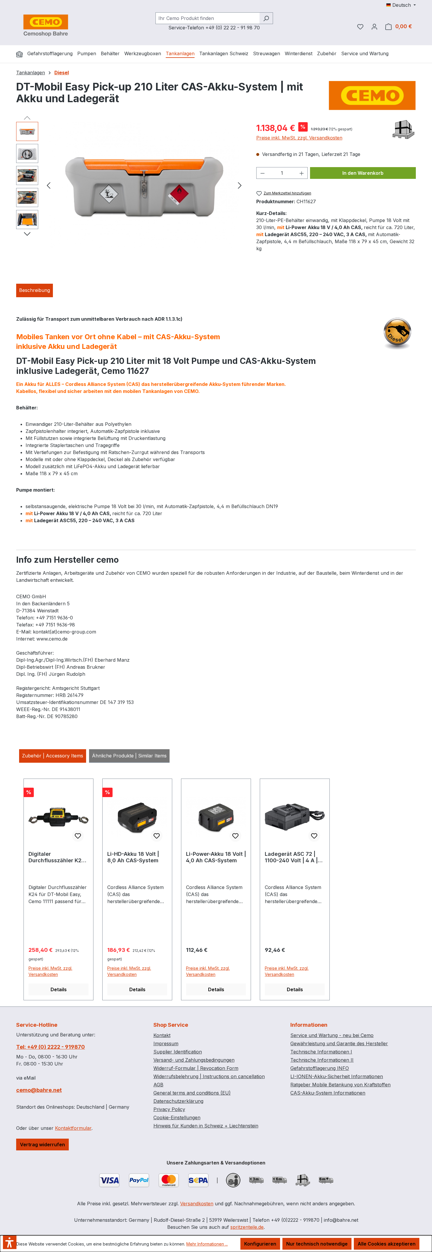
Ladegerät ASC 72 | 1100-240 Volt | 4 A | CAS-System (291, 857)
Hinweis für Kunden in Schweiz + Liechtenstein (205, 1126)
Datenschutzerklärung (178, 1101)
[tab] (34, 290)
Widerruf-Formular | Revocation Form (195, 1068)
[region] (130, 185)
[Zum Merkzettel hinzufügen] (78, 836)
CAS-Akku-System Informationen (327, 1093)
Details (59, 989)
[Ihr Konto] (374, 26)
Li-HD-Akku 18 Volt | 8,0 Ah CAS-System (133, 857)
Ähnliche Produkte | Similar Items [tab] (129, 756)
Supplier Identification (177, 1052)
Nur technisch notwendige (317, 1244)
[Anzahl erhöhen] (302, 173)
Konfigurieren (260, 1244)
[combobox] (207, 18)
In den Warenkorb (363, 173)
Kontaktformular (73, 1128)
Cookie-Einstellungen (176, 1117)
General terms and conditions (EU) (192, 1093)
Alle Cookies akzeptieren (387, 1244)
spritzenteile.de (247, 1227)
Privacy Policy (169, 1109)
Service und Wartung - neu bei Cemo (332, 1035)
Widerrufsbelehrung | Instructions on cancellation (209, 1076)
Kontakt (161, 1035)
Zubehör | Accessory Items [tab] (52, 756)
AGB (158, 1085)
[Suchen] (266, 18)
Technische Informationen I (321, 1052)
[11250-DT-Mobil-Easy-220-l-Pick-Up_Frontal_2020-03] (144, 185)
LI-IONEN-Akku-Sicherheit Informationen (336, 1076)
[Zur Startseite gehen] (45, 25)
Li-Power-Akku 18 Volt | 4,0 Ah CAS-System (216, 857)
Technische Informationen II (322, 1060)
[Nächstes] (239, 184)
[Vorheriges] (48, 184)
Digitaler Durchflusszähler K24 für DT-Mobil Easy (57, 857)
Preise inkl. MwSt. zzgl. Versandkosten (299, 138)
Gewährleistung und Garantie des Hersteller (339, 1043)
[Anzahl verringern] (262, 173)
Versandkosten (196, 1203)
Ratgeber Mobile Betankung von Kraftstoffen (340, 1085)
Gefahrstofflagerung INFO (319, 1068)
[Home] (19, 54)
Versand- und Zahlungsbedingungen (194, 1060)
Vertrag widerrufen (42, 1144)
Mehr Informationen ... (207, 1243)
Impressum (165, 1043)
